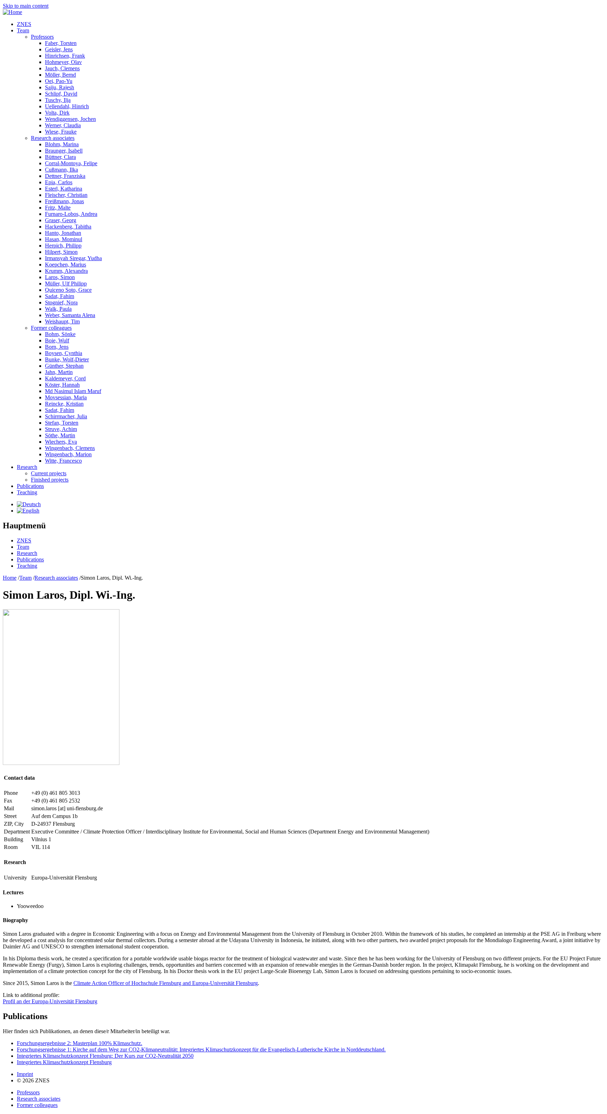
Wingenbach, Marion (68, 454)
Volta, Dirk (57, 113)
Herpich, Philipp (63, 246)
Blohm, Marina (62, 144)
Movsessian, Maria (66, 397)
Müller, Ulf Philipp (66, 283)
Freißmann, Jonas (64, 201)
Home (10, 578)
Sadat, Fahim (59, 296)
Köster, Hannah (62, 385)
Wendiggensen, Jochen (70, 119)
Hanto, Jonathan (63, 233)
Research (27, 467)
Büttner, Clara (60, 157)
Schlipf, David (61, 94)
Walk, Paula (58, 309)
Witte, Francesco (63, 461)
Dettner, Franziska (65, 176)
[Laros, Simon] (29, 504)
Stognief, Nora (61, 302)
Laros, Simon (60, 277)
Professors (42, 37)
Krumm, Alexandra (66, 271)
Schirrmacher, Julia (66, 416)
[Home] (12, 12)
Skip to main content (25, 6)
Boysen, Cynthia (63, 353)
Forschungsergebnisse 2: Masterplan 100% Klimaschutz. (79, 1043)
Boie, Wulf (57, 340)
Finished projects (49, 480)
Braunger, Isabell (64, 151)
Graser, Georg (60, 220)
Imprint (25, 1074)
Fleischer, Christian (66, 195)
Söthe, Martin (60, 435)
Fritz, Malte (58, 208)
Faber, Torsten (61, 43)
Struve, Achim (61, 429)
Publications (30, 486)
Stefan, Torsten (61, 423)
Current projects (48, 473)
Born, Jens (56, 347)
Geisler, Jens (59, 49)
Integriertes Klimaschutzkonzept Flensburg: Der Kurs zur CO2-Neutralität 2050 (105, 1056)
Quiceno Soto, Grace (68, 290)
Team (23, 30)
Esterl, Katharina (63, 189)
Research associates (52, 138)
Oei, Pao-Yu (58, 81)
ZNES (24, 24)
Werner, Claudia (63, 125)
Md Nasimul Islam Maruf (73, 391)
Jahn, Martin (59, 372)
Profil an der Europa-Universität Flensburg (50, 1001)
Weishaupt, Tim (62, 321)
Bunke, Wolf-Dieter (67, 359)
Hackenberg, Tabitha (68, 227)
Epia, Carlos (58, 182)
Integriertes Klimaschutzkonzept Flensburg (64, 1062)
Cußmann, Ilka (61, 170)
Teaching (27, 492)
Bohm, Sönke (60, 334)
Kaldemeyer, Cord (65, 378)
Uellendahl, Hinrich (67, 106)
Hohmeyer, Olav (63, 62)
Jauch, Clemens (62, 68)
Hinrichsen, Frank (65, 56)
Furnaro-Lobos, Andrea (71, 214)
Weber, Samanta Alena (70, 315)
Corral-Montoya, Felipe (71, 163)
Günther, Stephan (64, 366)
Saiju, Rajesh (59, 87)
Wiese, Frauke (61, 132)
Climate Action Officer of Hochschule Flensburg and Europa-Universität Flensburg (165, 983)
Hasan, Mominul (63, 239)
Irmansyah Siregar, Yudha (73, 258)
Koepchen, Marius (65, 265)
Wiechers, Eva (61, 442)
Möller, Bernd (60, 75)
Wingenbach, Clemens (70, 448)
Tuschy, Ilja (58, 100)
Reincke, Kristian (64, 404)
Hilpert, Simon (61, 252)
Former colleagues (51, 328)
